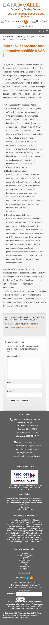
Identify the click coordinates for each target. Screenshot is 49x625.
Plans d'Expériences (25, 522)
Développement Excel (26, 531)
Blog (23, 36)
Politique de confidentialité (19, 615)
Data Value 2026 (11, 613)
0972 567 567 (33, 432)
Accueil (17, 36)
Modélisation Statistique (25, 526)
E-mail (10, 391)
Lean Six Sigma (24, 560)
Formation (25, 507)
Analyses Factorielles (22, 524)
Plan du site (23, 617)
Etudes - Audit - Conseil (24, 509)
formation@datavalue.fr (32, 446)
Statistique (24, 553)
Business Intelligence (25, 556)
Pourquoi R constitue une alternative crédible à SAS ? (24, 51)
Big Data (24, 558)
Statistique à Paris (21, 539)
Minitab (38, 531)
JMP (8, 533)
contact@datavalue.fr (35, 456)
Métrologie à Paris (21, 542)
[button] (41, 31)
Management (24, 569)
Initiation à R (32, 533)
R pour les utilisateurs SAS (26, 327)
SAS (23, 533)
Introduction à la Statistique (20, 520)
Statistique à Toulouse (17, 535)
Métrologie (24, 562)
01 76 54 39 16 (33, 425)
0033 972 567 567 (32, 436)
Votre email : (11, 594)
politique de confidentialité (30, 608)
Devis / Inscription (15, 21)
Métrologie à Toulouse (24, 537)
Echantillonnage (22, 529)
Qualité (24, 564)
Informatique (24, 566)
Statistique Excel (36, 529)
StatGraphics (15, 533)
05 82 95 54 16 (31, 429)
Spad (40, 533)
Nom (9, 382)
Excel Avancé (12, 531)
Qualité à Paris (34, 542)
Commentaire (13, 356)
